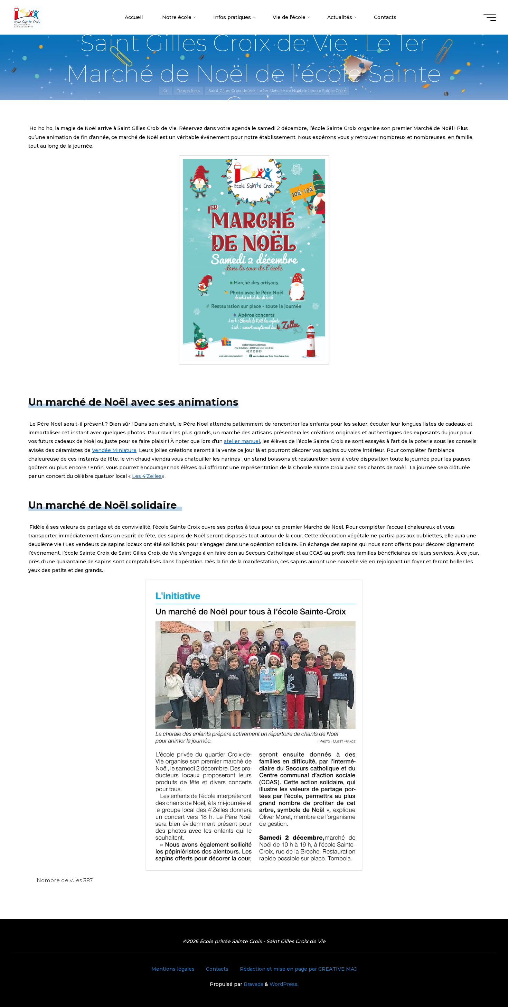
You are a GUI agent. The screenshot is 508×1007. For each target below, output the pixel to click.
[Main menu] (489, 17)
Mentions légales (173, 969)
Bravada (252, 984)
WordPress (284, 984)
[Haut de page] (481, 980)
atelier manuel (242, 441)
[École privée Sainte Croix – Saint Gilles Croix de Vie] (27, 17)
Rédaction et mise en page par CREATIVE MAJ (298, 969)
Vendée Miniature (114, 450)
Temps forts (188, 91)
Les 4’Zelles (147, 476)
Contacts (217, 969)
